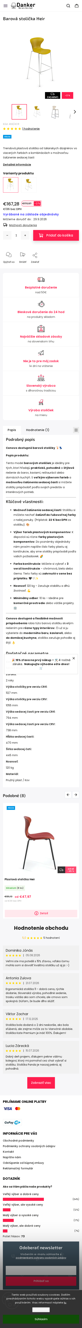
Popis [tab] (12, 430)
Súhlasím (41, 1319)
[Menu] (5, 6)
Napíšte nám (12, 1157)
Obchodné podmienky (18, 1141)
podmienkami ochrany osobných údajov (41, 1257)
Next (76, 794)
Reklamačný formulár (18, 1168)
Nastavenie (41, 1310)
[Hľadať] (68, 6)
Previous (69, 794)
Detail (44, 913)
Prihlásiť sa (41, 1281)
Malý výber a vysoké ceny (21, 1215)
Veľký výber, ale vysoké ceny (23, 1205)
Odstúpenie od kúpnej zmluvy (23, 1163)
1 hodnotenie (31, 128)
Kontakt (8, 1152)
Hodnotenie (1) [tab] (38, 430)
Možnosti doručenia (23, 225)
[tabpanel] (41, 860)
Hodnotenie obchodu (41, 928)
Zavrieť (72, 268)
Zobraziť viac (41, 1083)
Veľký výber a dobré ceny (21, 1194)
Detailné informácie (17, 165)
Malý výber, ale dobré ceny (21, 1226)
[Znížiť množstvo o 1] (7, 235)
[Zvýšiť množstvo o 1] (25, 235)
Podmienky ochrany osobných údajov (29, 1146)
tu (65, 1302)
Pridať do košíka (59, 235)
